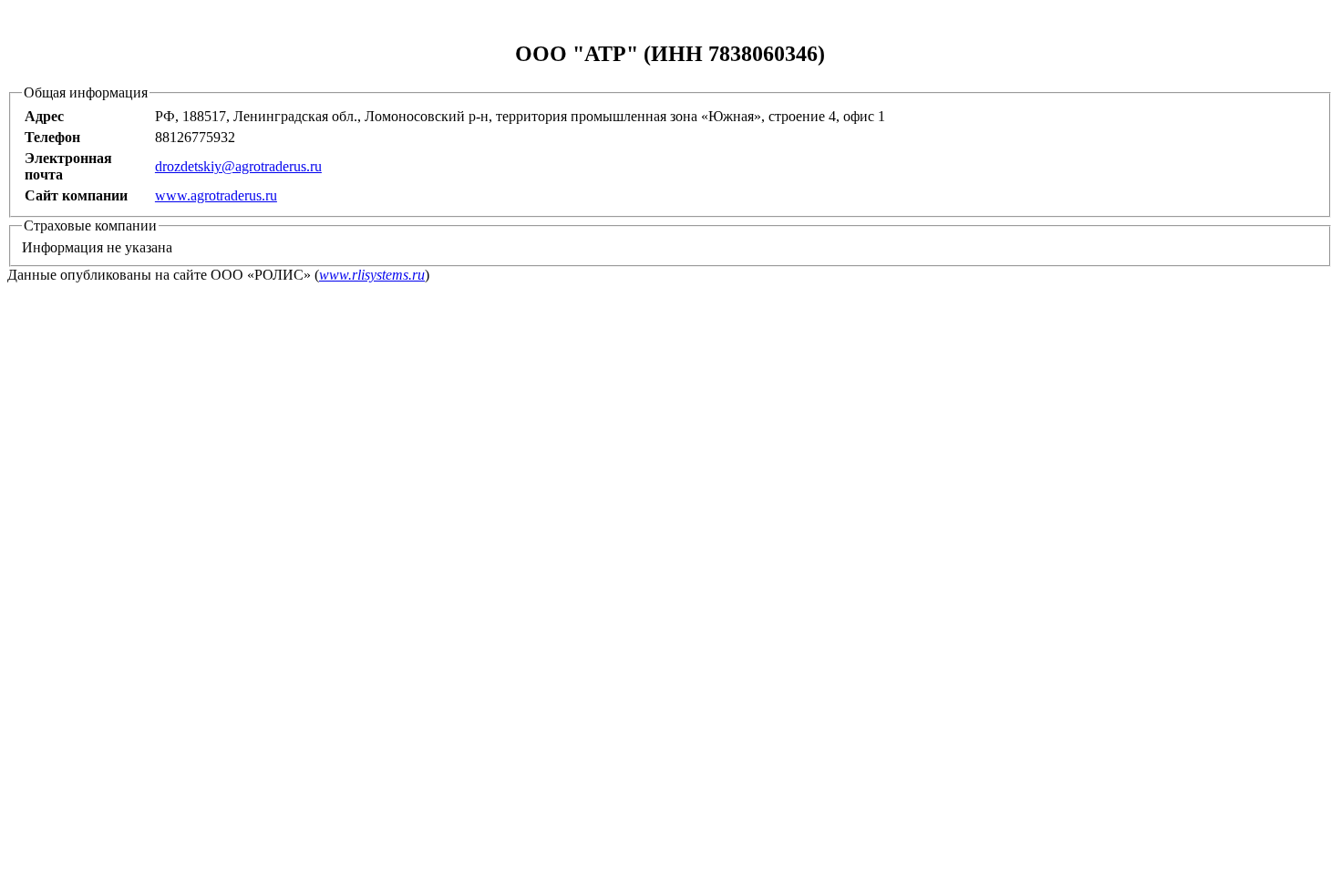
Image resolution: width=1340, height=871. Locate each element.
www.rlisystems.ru (372, 274)
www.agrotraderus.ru (216, 195)
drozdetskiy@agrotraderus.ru (238, 166)
